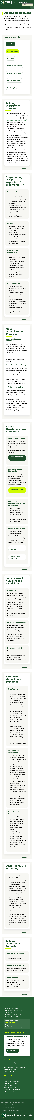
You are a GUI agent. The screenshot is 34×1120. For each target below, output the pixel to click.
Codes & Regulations (14, 66)
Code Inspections (9, 1071)
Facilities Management (21, 2)
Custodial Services (10, 1069)
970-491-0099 (10, 1023)
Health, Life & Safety (14, 80)
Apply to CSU (5, 1102)
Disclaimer (21, 1102)
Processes (10, 58)
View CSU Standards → (16, 490)
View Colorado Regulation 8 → (15, 557)
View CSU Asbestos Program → (16, 548)
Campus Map (8, 1085)
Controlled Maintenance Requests (14, 1067)
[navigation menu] (32, 7)
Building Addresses (10, 1087)
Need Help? (11, 88)
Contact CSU (13, 1102)
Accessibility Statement (7, 1107)
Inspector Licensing (14, 73)
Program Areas (12, 51)
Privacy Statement (17, 1104)
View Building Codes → (17, 458)
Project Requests (9, 1065)
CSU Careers (8, 1094)
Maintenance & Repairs (11, 1063)
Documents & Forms (10, 1083)
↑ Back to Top (26, 168)
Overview (10, 44)
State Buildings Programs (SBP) (17, 120)
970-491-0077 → (12, 1051)
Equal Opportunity (6, 1104)
